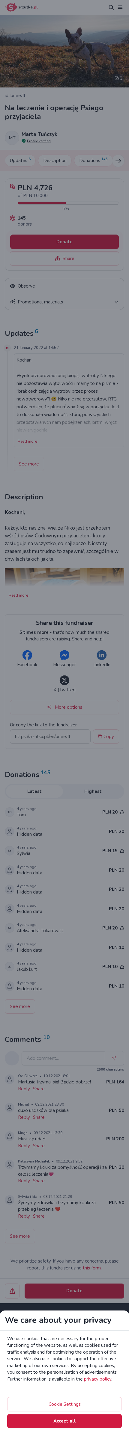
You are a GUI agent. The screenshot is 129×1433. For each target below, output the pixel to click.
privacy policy (97, 1379)
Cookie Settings (65, 1404)
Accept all (64, 1421)
